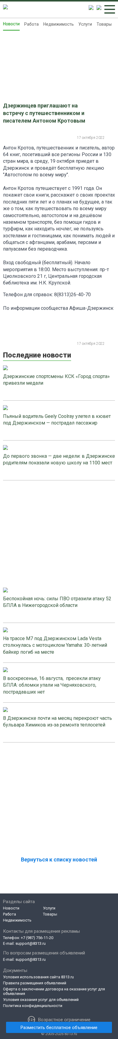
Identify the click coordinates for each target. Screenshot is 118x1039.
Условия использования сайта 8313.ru (38, 977)
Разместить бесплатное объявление (59, 1027)
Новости (11, 23)
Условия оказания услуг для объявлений (41, 999)
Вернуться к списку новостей (59, 859)
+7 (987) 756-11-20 (37, 937)
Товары (104, 24)
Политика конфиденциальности (32, 1005)
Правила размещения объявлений (34, 983)
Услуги (85, 24)
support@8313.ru (30, 943)
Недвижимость (58, 24)
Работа (31, 24)
